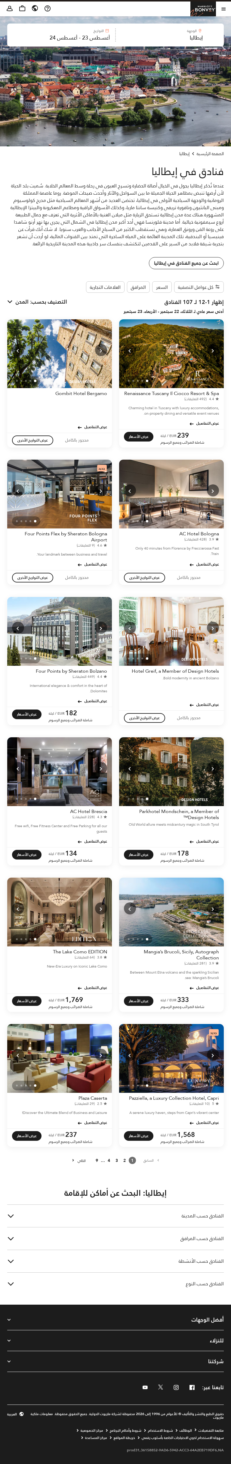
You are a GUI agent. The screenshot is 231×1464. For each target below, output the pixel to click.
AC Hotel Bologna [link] (199, 533)
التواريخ (99, 30)
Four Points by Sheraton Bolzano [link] (71, 671)
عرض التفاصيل (207, 422)
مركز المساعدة (96, 1438)
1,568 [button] (186, 1134)
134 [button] (71, 853)
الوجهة (192, 30)
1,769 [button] (74, 1000)
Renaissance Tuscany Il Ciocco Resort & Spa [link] (171, 393)
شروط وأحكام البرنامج (125, 1430)
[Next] (130, 350)
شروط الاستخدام (160, 1430)
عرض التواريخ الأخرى (32, 440)
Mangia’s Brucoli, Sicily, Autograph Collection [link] (181, 954)
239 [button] (183, 435)
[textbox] (170, 38)
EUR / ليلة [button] (169, 435)
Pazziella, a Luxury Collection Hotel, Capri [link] (174, 1098)
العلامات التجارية (105, 287)
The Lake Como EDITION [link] (80, 951)
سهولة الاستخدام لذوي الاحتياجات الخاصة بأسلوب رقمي (183, 1438)
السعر (162, 287)
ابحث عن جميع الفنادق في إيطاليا (186, 263)
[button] (170, 35)
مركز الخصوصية (92, 1430)
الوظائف (186, 1430)
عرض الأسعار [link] (139, 436)
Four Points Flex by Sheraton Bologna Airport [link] (66, 536)
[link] (200, 399)
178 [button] (183, 853)
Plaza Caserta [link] (93, 1098)
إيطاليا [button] (184, 154)
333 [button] (183, 1000)
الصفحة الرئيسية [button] (210, 154)
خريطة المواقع (124, 1438)
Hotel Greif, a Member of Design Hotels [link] (175, 671)
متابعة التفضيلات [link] (211, 1430)
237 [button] (71, 1134)
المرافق (138, 287)
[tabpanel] (115, 35)
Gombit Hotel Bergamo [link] (81, 393)
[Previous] (213, 350)
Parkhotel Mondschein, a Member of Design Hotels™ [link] (179, 814)
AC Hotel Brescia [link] (88, 811)
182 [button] (71, 713)
